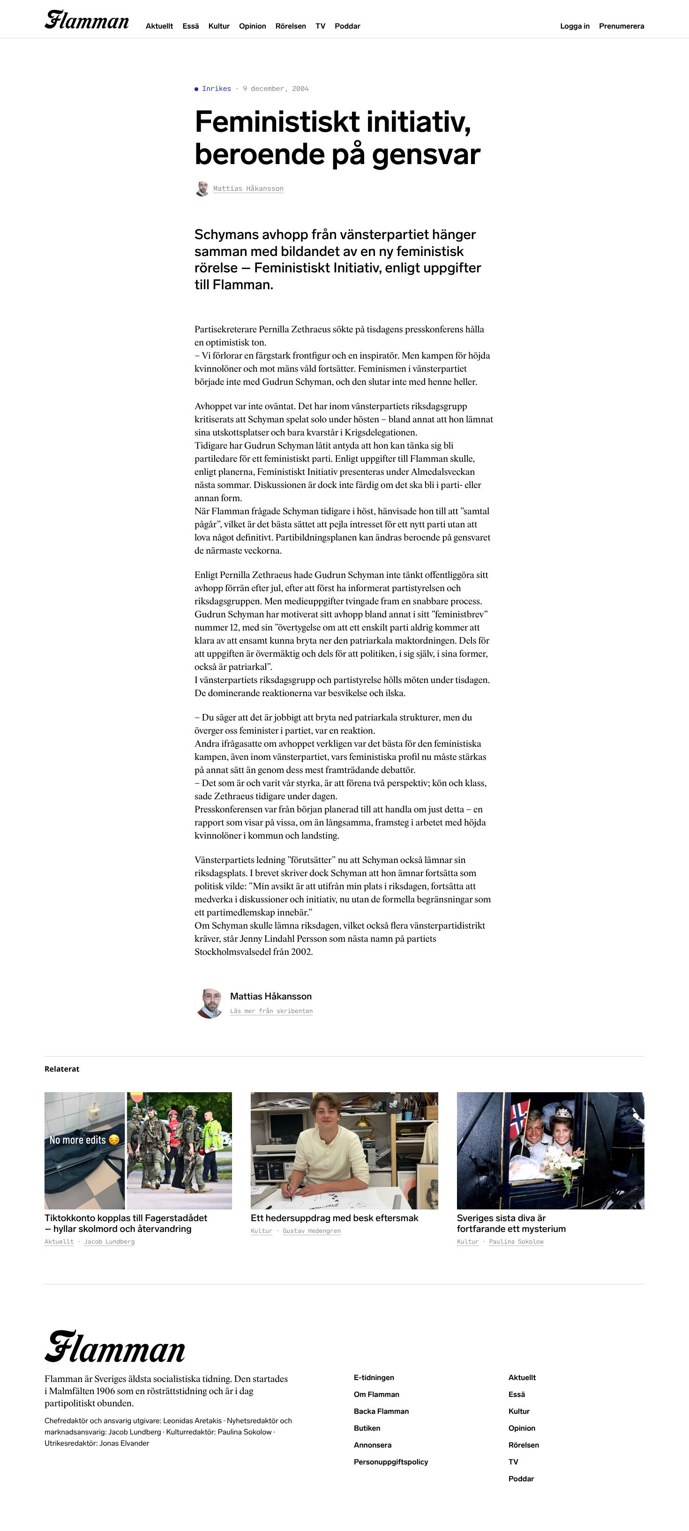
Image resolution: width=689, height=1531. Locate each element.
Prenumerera (621, 26)
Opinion (252, 26)
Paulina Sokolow (516, 1242)
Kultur (219, 26)
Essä (190, 26)
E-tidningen (374, 1377)
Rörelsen (291, 26)
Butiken (367, 1428)
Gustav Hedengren (312, 1231)
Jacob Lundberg (109, 1242)
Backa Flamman (381, 1411)
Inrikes (216, 88)
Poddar (347, 26)
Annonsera (373, 1445)
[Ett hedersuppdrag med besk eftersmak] (344, 1150)
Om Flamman (376, 1394)
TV (320, 26)
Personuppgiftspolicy (391, 1462)
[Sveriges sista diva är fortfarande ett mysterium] (550, 1150)
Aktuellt (159, 26)
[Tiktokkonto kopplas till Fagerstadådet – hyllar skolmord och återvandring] (138, 1150)
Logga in (575, 26)
